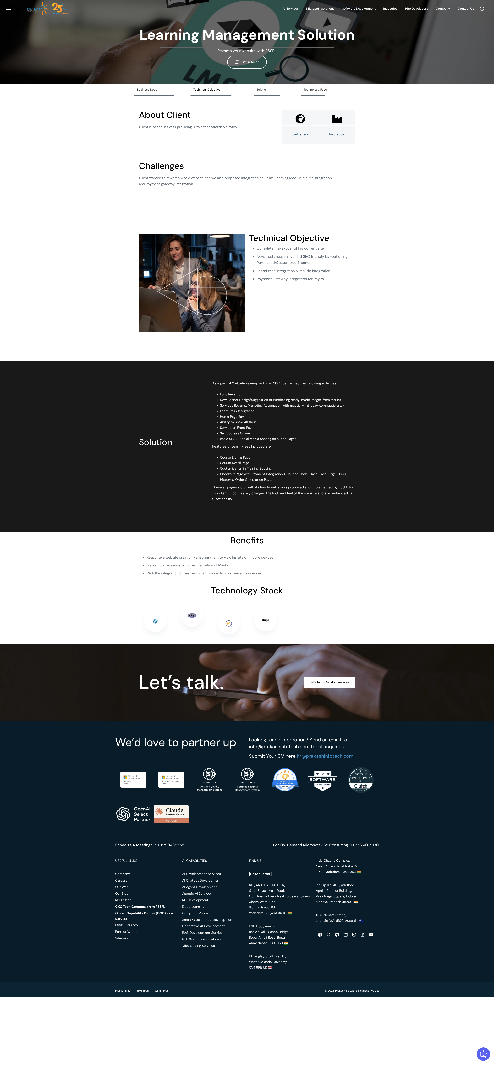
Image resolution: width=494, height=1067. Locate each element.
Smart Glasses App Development (207, 920)
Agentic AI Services (197, 893)
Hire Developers (416, 9)
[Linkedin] (345, 934)
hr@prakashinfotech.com (325, 756)
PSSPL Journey (126, 925)
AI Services (291, 9)
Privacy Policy (122, 990)
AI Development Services (201, 874)
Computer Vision (195, 913)
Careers (121, 880)
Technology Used (315, 89)
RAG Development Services (203, 932)
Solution (262, 89)
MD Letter (123, 900)
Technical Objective (207, 89)
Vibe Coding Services (198, 946)
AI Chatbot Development (201, 880)
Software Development (359, 9)
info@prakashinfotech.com (279, 746)
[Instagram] (354, 934)
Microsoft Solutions (320, 9)
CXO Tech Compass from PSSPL (140, 906)
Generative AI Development (203, 926)
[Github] (337, 934)
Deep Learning (193, 906)
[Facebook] (320, 934)
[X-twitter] (328, 934)
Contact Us (466, 9)
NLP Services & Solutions (201, 939)
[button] (8, 8)
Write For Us (161, 990)
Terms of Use (143, 990)
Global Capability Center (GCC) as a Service (144, 916)
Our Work (122, 887)
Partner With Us (127, 931)
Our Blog (121, 893)
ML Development (195, 900)
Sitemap (121, 938)
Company (443, 9)
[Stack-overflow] (362, 934)
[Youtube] (371, 934)
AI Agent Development (199, 887)
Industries (390, 9)
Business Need (147, 89)
